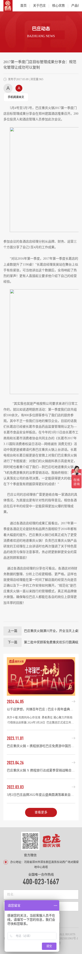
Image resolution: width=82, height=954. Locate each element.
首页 (23, 5)
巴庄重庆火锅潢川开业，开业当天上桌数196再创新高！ (45, 631)
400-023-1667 (41, 881)
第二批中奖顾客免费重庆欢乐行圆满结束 (43, 642)
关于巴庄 (39, 5)
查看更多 (41, 812)
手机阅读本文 (16, 97)
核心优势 (58, 5)
